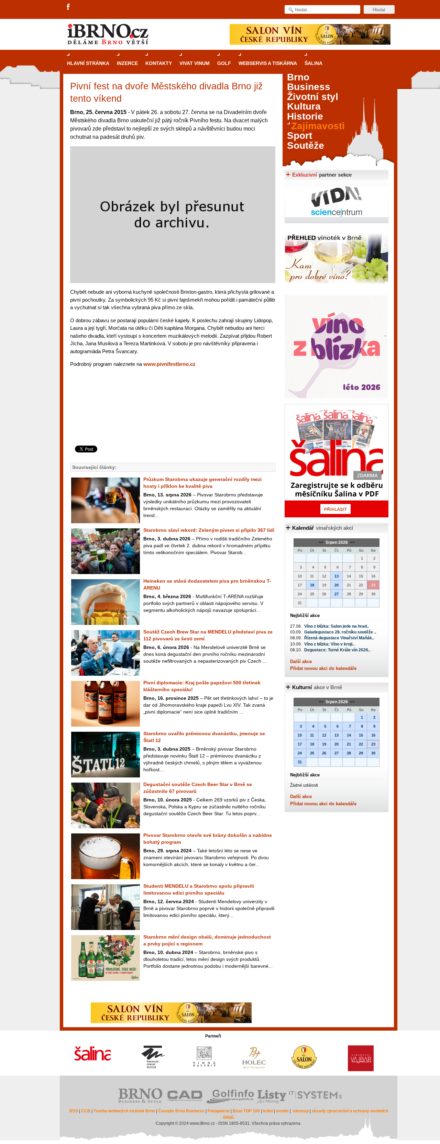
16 (373, 735)
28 (349, 753)
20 (336, 585)
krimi (268, 1111)
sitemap (301, 1111)
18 (312, 585)
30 (373, 753)
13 (336, 576)
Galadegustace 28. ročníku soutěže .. (340, 632)
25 (312, 753)
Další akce (301, 661)
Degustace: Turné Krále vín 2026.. (337, 650)
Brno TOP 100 (246, 1111)
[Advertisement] (171, 417)
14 (349, 735)
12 (324, 735)
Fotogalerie (219, 1111)
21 (349, 744)
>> (352, 542)
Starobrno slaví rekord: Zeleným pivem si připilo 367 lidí (208, 530)
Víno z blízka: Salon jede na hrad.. (336, 626)
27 (336, 594)
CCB (85, 1111)
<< (321, 542)
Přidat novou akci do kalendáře (323, 668)
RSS (73, 1111)
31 (300, 762)
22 (361, 744)
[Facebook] (69, 7)
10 (300, 735)
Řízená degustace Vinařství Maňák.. (339, 638)
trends (282, 1111)
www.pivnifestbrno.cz (169, 364)
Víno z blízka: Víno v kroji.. (329, 644)
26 (324, 753)
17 (300, 744)
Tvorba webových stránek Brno (124, 1111)
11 (312, 735)
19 (324, 744)
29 (361, 753)
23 (373, 744)
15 (361, 735)
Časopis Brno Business (181, 1111)
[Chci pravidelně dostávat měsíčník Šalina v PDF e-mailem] (336, 460)
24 (300, 753)
